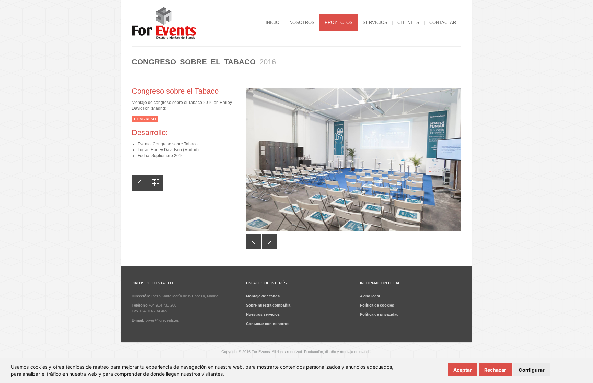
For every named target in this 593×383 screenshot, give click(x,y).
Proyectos (339, 22)
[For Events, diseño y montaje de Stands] (164, 24)
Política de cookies (377, 305)
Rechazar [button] (495, 370)
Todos (155, 183)
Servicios (375, 22)
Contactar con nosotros (267, 324)
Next (269, 241)
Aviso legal (370, 296)
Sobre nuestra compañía (268, 305)
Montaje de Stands (263, 296)
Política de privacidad (379, 314)
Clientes (408, 22)
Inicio (272, 22)
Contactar (442, 22)
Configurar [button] (532, 370)
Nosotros (302, 22)
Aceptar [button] (462, 370)
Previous (253, 241)
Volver (140, 183)
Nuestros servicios (263, 314)
